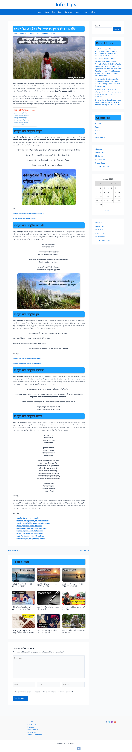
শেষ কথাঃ (22, 124)
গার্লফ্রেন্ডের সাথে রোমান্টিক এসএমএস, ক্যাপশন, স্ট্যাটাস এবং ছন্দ (28, 213)
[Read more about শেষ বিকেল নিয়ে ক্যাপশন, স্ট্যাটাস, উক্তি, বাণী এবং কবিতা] (73, 574)
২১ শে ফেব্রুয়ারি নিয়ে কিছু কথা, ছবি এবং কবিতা (73, 608)
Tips (53, 12)
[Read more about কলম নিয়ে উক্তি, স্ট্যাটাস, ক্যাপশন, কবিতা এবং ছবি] (48, 598)
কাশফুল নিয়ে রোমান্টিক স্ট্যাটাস (22, 120)
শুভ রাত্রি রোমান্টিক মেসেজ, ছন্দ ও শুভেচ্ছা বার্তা (24, 218)
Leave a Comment (19, 34)
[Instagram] (112, 722)
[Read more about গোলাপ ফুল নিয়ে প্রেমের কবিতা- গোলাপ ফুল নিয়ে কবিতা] (48, 621)
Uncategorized (100, 137)
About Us (98, 149)
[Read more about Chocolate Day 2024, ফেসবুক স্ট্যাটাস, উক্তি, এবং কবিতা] (23, 621)
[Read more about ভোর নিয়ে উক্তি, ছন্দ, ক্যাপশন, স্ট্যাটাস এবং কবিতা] (48, 574)
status (47, 12)
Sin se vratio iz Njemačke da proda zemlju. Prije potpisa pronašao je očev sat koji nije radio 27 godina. (108, 102)
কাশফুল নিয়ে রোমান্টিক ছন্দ (20, 118)
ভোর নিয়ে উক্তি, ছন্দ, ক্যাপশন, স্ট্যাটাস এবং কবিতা (47, 585)
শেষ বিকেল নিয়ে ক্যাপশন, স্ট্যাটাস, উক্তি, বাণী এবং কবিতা (73, 585)
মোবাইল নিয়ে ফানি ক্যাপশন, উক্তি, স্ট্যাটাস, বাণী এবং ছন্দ (31, 536)
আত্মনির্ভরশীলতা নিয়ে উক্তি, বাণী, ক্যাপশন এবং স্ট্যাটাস (22, 585)
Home (39, 12)
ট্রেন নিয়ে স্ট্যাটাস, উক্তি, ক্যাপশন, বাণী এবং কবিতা (29, 526)
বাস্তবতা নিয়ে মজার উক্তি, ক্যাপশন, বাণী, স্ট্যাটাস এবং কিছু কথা (32, 521)
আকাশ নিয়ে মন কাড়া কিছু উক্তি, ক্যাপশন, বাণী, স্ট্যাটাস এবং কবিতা (33, 523)
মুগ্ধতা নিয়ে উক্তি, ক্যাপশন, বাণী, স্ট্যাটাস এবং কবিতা (30, 531)
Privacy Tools (100, 163)
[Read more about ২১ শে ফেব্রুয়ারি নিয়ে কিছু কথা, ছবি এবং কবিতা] (73, 598)
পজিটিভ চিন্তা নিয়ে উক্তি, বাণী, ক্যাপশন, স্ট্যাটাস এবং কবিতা (22, 608)
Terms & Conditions (102, 166)
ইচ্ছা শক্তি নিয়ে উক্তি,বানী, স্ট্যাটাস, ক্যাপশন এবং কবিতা (27, 363)
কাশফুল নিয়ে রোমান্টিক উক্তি (21, 113)
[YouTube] (115, 722)
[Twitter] (109, 722)
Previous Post (14, 550)
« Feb (107, 211)
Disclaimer (99, 156)
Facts (60, 12)
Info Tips (66, 4)
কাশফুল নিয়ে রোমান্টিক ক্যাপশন (22, 115)
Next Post (84, 550)
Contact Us (99, 153)
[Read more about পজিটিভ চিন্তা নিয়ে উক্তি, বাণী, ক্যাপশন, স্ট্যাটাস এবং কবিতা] (23, 598)
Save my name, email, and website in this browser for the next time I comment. (44, 692)
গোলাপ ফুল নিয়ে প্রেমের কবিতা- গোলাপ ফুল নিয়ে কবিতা (47, 631)
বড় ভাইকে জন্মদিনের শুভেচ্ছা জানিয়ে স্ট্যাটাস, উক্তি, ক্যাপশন (32, 528)
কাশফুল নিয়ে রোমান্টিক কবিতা (21, 122)
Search (97, 26)
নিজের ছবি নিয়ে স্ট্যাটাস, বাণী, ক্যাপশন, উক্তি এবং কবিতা (31, 539)
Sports (85, 12)
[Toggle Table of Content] (32, 110)
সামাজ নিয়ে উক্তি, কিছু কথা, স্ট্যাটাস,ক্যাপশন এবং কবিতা (27, 358)
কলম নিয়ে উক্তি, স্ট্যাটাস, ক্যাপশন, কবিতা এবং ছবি (48, 608)
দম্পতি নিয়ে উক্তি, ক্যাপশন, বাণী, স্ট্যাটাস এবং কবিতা (30, 533)
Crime (93, 12)
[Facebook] (106, 722)
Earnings (68, 12)
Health (77, 12)
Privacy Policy (100, 159)
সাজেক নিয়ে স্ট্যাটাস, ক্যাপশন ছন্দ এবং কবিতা (28, 518)
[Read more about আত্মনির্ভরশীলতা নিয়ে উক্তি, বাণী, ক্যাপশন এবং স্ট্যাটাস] (23, 574)
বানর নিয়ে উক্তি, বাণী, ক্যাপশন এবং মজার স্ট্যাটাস (73, 631)
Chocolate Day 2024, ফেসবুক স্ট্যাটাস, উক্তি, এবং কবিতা (23, 631)
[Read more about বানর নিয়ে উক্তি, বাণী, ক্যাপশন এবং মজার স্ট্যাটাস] (73, 621)
